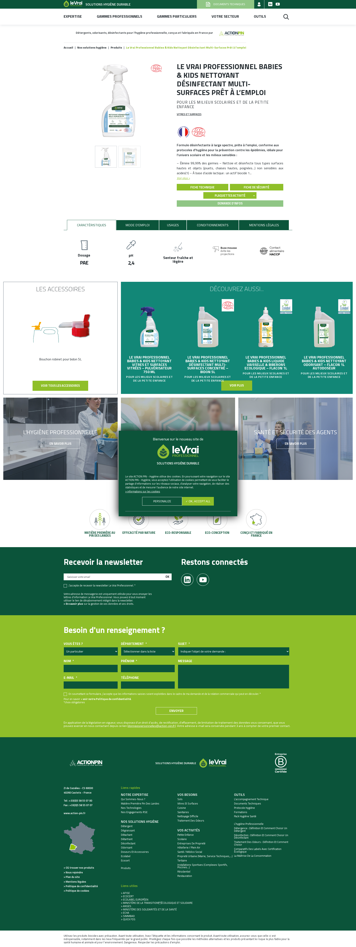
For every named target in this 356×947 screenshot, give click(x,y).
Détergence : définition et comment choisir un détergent (260, 829)
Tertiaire (182, 860)
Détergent (126, 826)
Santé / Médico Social (189, 852)
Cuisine (181, 808)
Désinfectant (128, 843)
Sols (180, 799)
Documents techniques (247, 803)
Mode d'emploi (137, 225)
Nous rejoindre (74, 872)
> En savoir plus (73, 604)
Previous (123, 333)
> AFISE (125, 893)
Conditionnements (212, 225)
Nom (69, 661)
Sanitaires (183, 812)
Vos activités (188, 830)
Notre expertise (134, 794)
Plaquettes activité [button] (230, 195)
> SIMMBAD (128, 916)
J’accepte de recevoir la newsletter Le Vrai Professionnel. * (102, 585)
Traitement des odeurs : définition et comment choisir (261, 843)
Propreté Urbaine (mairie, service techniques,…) (205, 856)
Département (134, 644)
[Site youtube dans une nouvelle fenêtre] (278, 4)
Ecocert (125, 860)
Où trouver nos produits (80, 868)
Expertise (73, 16)
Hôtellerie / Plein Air (188, 847)
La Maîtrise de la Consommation (252, 855)
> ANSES (126, 906)
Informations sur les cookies (143, 491)
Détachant (126, 834)
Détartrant (126, 839)
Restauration (184, 876)
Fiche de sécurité (256, 187)
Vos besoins (187, 794)
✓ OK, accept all (198, 501)
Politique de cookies (77, 891)
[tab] (91, 225)
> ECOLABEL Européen (134, 899)
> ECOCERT (127, 896)
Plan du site (73, 877)
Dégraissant (128, 830)
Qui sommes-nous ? (133, 799)
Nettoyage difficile (187, 816)
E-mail (70, 677)
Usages (173, 225)
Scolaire (182, 839)
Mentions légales (264, 225)
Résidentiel (183, 871)
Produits (126, 868)
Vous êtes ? (73, 644)
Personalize (162, 501)
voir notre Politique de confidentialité (107, 699)
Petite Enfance (185, 834)
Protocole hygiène (244, 808)
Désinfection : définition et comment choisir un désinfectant (261, 836)
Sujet (184, 644)
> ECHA (125, 913)
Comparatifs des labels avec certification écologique (257, 850)
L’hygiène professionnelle (248, 824)
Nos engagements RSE (134, 812)
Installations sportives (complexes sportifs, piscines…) (202, 866)
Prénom (129, 661)
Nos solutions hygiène (140, 821)
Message (185, 661)
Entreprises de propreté (191, 843)
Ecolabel (125, 856)
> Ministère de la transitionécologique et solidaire (157, 903)
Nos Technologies (131, 808)
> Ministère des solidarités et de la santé (149, 909)
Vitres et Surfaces (189, 114)
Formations (240, 812)
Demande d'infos (230, 203)
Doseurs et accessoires (135, 852)
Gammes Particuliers (177, 16)
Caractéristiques (91, 225)
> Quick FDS (128, 919)
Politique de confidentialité (82, 886)
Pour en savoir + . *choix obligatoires (97, 700)
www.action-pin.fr (74, 813)
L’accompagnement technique (251, 799)
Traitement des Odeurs (190, 820)
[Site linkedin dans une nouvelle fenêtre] (270, 4)
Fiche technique (202, 187)
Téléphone (130, 677)
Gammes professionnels (119, 16)
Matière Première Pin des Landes (140, 803)
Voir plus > (183, 178)
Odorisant (126, 847)
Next (351, 333)
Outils (260, 16)
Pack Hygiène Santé (245, 816)
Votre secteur (225, 16)
